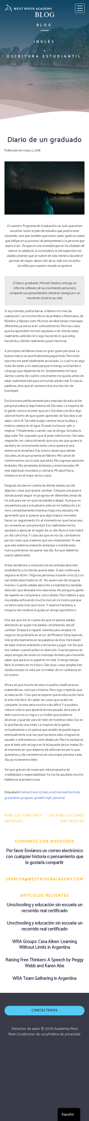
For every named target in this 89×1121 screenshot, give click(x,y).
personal (59, 798)
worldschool (71, 792)
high (48, 798)
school (42, 792)
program (27, 798)
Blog (44, 25)
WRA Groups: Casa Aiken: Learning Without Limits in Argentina (44, 944)
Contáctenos (45, 1010)
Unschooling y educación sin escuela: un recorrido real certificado (45, 908)
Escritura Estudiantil (44, 56)
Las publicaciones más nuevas (66, 818)
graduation (12, 798)
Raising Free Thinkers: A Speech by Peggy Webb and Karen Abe (44, 963)
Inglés (44, 42)
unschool (55, 792)
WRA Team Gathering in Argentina (44, 978)
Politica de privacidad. (64, 1034)
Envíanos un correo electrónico (53, 850)
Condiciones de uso (32, 1034)
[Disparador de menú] (79, 8)
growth (39, 798)
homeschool (28, 792)
